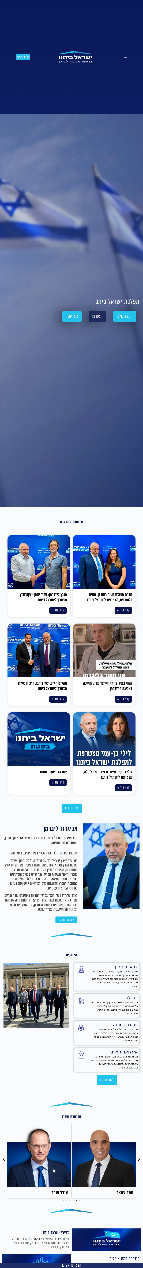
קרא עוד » (123, 610)
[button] (125, 57)
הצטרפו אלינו (71, 1265)
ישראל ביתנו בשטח (53, 772)
